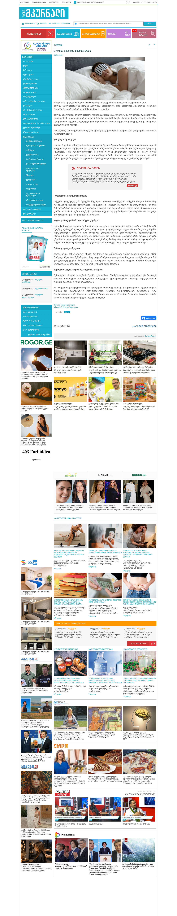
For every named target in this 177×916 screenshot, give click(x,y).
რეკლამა (53, 2)
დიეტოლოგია (29, 92)
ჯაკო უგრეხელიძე (31, 329)
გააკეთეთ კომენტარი (144, 326)
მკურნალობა (41, 288)
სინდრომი (31, 189)
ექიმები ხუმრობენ (31, 127)
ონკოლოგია (29, 114)
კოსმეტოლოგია (30, 119)
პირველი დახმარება (36, 204)
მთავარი (24, 2)
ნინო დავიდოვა (30, 312)
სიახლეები (28, 61)
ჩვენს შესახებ (39, 2)
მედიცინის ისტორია (35, 145)
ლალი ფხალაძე (30, 316)
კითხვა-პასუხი (29, 274)
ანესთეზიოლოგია (34, 200)
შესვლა (136, 2)
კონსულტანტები (30, 308)
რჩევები (30, 175)
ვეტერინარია (32, 154)
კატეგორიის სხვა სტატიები (67, 518)
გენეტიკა (30, 150)
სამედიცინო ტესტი (32, 209)
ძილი (67, 312)
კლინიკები (29, 24)
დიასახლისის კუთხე (36, 164)
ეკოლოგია (31, 179)
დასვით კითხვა (139, 644)
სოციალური (32, 184)
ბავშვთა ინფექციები (32, 296)
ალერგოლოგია (30, 88)
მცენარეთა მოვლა (35, 159)
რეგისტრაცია (150, 2)
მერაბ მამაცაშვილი (31, 321)
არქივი (26, 267)
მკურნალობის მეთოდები (33, 194)
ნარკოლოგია (29, 96)
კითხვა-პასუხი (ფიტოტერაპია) (70, 624)
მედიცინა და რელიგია (32, 169)
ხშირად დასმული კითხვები (90, 2)
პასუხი (131, 186)
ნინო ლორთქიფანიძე (32, 325)
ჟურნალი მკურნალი (60, 24)
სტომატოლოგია (30, 79)
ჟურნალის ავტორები (32, 221)
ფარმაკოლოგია (34, 141)
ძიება (149, 24)
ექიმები (42, 24)
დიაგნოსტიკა (29, 213)
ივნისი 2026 (44, 267)
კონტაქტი (66, 2)
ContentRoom (144, 336)
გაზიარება (150, 318)
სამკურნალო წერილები (66, 649)
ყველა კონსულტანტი (39, 334)
